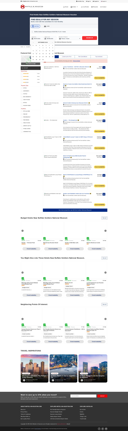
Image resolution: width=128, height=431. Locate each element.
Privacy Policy (24, 412)
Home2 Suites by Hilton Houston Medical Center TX (95, 330)
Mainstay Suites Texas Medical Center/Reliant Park (30, 283)
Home (66, 6)
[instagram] (106, 429)
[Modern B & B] (75, 270)
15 (39, 54)
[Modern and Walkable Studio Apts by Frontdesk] (53, 194)
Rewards (95, 6)
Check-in (34, 37)
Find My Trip (80, 1)
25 (49, 57)
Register (96, 1)
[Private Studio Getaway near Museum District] (53, 103)
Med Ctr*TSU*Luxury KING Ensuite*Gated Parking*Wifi (74, 156)
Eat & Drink (54, 373)
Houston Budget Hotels (56, 412)
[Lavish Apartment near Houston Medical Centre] (96, 270)
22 (39, 57)
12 (52, 51)
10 (46, 51)
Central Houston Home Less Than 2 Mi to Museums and (31, 330)
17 (46, 54)
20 (33, 57)
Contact (104, 6)
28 (36, 59)
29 (39, 59)
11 (49, 51)
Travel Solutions (38, 428)
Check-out (47, 37)
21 (36, 57)
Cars (48, 26)
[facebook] (99, 429)
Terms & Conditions (26, 414)
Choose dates (76, 61)
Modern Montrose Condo (93, 242)
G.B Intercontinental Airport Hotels (59, 419)
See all (104, 218)
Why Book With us (25, 416)
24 (46, 57)
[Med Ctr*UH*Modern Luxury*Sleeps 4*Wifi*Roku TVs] (53, 175)
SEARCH (89, 38)
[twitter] (102, 429)
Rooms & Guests (63, 37)
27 (33, 59)
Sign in (89, 1)
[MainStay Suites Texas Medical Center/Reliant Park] (53, 270)
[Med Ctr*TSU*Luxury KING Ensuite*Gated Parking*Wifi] (53, 156)
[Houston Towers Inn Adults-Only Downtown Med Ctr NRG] (53, 84)
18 (49, 54)
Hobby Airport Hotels (55, 416)
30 (42, 59)
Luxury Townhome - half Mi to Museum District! (76, 67)
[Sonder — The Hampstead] (53, 120)
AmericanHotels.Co (62, 424)
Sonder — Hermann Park (28, 242)
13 (33, 54)
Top (98, 57)
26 (52, 57)
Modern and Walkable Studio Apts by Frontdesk (76, 194)
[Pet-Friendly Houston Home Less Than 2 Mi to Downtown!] (53, 316)
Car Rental (86, 6)
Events (81, 412)
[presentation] (22, 231)
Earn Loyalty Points (25, 419)
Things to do (84, 373)
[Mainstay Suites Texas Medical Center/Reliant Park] (31, 270)
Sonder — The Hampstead (70, 120)
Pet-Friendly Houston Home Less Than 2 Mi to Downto (52, 330)
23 (42, 57)
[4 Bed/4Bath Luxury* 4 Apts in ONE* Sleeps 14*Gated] (53, 137)
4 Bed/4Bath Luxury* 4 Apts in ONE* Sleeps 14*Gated (78, 137)
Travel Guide (26, 373)
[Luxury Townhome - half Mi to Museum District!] (53, 67)
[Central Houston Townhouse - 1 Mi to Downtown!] (75, 316)
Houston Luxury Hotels (56, 414)
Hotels (37, 26)
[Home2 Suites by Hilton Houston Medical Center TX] (96, 316)
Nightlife (82, 414)
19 (52, 54)
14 (36, 54)
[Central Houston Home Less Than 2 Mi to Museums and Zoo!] (31, 316)
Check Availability (100, 78)
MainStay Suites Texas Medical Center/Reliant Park (51, 283)
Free (82, 57)
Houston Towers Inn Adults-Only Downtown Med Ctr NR (77, 85)
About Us (23, 410)
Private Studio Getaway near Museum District (76, 103)
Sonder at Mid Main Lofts (71, 242)
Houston (28, 47)
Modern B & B (68, 282)
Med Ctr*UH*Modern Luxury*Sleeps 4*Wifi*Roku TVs (77, 175)
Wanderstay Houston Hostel (50, 242)
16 (42, 54)
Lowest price (66, 57)
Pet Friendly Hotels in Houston (58, 410)
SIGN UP (102, 396)
